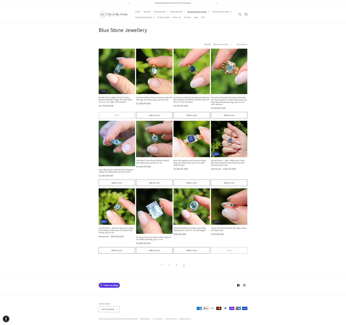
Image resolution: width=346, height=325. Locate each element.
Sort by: (207, 44)
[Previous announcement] (129, 3)
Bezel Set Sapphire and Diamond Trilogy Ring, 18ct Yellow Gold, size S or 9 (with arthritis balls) (190, 162)
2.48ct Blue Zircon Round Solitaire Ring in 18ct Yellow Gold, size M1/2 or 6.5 (152, 161)
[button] (161, 11)
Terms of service (171, 319)
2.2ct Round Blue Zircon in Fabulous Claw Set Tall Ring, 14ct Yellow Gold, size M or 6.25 (154, 98)
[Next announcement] (217, 3)
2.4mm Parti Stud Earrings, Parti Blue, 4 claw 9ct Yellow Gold (229, 229)
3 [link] (184, 264)
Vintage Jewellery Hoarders (114, 319)
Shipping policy (185, 319)
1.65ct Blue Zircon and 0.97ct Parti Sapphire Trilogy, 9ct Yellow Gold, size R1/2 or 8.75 (116, 171)
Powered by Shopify (131, 319)
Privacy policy (158, 319)
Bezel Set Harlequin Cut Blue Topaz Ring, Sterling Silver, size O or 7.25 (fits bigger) (190, 229)
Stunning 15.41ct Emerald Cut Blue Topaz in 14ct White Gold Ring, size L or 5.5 (153, 238)
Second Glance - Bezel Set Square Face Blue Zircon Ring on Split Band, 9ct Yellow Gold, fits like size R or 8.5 (116, 230)
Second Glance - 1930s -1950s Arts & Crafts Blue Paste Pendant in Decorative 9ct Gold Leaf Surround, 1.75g (227, 162)
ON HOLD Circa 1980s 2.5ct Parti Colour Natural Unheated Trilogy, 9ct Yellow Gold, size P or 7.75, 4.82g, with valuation (115, 99)
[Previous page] (162, 265)
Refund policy (145, 319)
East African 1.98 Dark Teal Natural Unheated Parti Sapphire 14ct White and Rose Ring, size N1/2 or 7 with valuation (191, 99)
